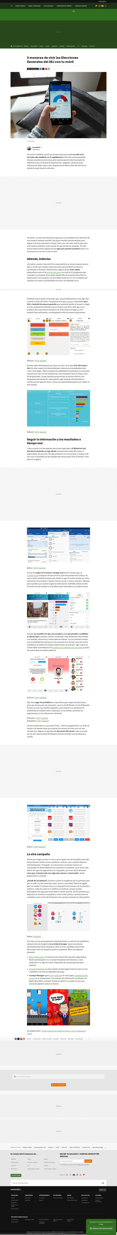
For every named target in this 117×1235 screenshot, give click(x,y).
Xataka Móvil (14, 1200)
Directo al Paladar (58, 1198)
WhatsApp (84, 46)
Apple (29, 1159)
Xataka (13, 1198)
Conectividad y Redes (50, 1169)
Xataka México (15, 1219)
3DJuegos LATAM (29, 1219)
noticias (64, 1039)
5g (28, 1165)
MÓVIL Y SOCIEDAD (34, 6)
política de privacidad (83, 1164)
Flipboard (96, 6)
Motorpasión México (70, 1220)
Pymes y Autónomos (98, 1200)
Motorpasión (70, 1198)
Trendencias (84, 1198)
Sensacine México (44, 1219)
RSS (80, 1174)
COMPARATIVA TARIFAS (64, 6)
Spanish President (36, 969)
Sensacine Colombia (42, 1222)
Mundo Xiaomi (15, 1209)
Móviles (26, 46)
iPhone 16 (64, 1147)
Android (42, 360)
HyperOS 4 (54, 46)
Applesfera (14, 1202)
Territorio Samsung (49, 1162)
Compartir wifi (86, 1147)
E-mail (49, 69)
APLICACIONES (48, 6)
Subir (101, 1190)
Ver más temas (15, 1175)
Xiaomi (46, 1159)
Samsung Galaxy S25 (40, 1147)
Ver (59, 1085)
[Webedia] (102, 1)
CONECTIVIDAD (20, 6)
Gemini (47, 46)
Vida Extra (27, 1200)
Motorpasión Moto (72, 1200)
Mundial (62, 46)
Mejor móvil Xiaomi (75, 1147)
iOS (36, 360)
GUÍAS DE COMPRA (81, 6)
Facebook (40, 69)
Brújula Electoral (54, 272)
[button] (37, 147)
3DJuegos (27, 1198)
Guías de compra (32, 1162)
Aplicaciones (37, 1039)
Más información (71, 1233)
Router (41, 46)
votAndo (69, 301)
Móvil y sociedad (47, 1039)
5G (78, 46)
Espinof (41, 1200)
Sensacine (42, 1198)
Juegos (57, 1039)
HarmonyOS (34, 46)
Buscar (102, 1182)
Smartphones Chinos (33, 1169)
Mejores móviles (27, 1147)
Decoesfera (84, 1200)
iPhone (46, 1165)
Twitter (105, 6)
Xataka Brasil (14, 1222)
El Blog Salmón (99, 1198)
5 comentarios (34, 69)
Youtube (102, 6)
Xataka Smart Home (14, 1205)
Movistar (13, 1159)
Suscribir (88, 1161)
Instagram (99, 6)
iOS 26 (57, 1147)
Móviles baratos (71, 46)
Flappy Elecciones (36, 957)
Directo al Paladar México (58, 1220)
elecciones (80, 1039)
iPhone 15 (92, 46)
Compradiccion (85, 1202)
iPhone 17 (50, 1147)
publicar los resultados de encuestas (67, 647)
